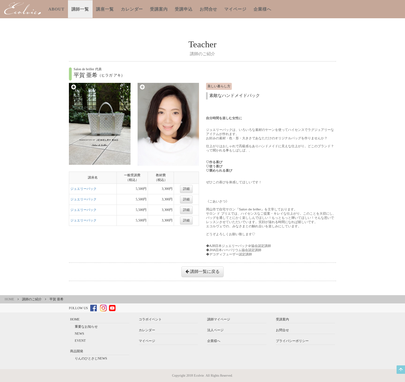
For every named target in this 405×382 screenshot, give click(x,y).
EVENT (80, 340)
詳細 (186, 189)
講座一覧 (105, 9)
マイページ (235, 9)
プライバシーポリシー (292, 341)
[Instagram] (103, 307)
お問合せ (209, 9)
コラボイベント (150, 319)
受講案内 (159, 9)
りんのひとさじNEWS (91, 358)
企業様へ (262, 9)
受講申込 (184, 9)
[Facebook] (93, 307)
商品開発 (76, 351)
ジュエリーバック (83, 189)
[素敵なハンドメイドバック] (100, 123)
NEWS (79, 333)
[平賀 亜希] (168, 124)
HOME (9, 299)
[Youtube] (112, 307)
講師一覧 (80, 9)
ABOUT (56, 9)
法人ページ (215, 330)
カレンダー (132, 9)
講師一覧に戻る (204, 271)
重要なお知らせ (86, 326)
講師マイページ (218, 319)
